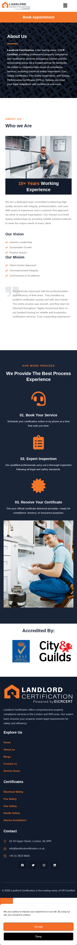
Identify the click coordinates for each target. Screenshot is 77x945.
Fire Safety (10, 798)
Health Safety (12, 813)
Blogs (7, 756)
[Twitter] (33, 865)
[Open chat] (6, 901)
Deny (38, 936)
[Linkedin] (54, 865)
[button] (65, 6)
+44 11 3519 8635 (19, 855)
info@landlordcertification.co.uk (27, 848)
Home (7, 742)
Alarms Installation (15, 820)
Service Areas (12, 770)
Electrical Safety (13, 791)
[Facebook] (22, 865)
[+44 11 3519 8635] (5, 856)
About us (9, 749)
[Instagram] (44, 865)
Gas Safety (10, 806)
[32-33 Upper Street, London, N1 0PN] (5, 841)
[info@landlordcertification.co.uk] (5, 848)
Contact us (10, 763)
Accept (38, 926)
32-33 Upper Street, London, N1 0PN (30, 841)
